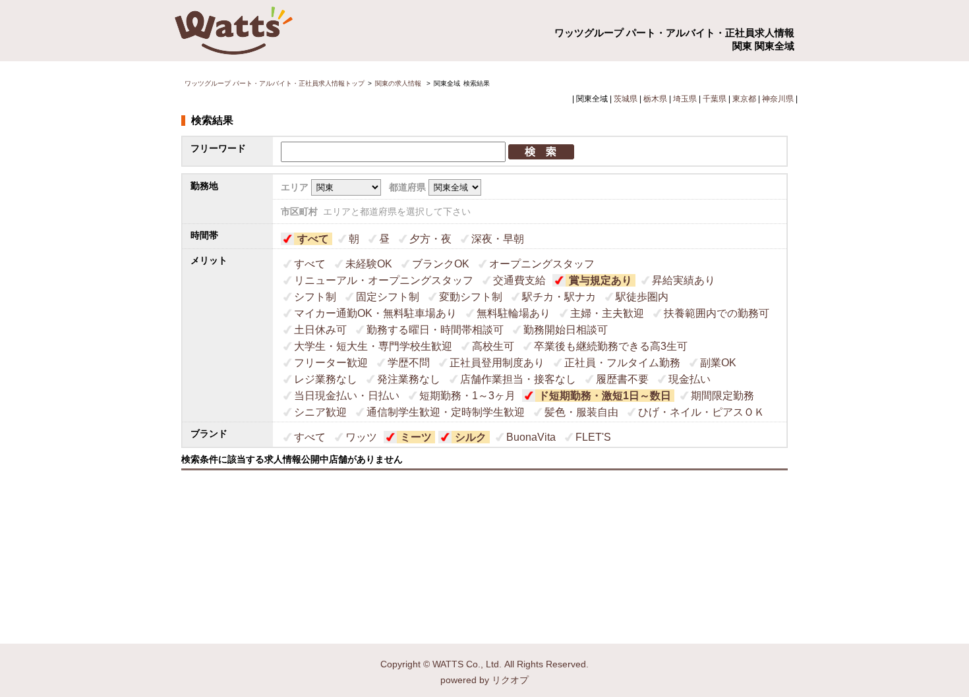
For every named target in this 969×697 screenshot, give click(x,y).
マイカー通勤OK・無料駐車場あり (375, 313)
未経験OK (368, 263)
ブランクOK (440, 263)
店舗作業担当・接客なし (518, 379)
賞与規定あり (600, 280)
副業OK (718, 362)
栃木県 (655, 98)
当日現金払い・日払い (346, 395)
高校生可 (493, 346)
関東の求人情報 (399, 83)
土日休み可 (320, 329)
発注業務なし (408, 379)
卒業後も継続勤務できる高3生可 (611, 346)
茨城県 (625, 98)
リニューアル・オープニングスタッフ (383, 280)
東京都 (744, 98)
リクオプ (510, 680)
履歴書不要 (622, 379)
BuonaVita (531, 437)
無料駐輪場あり (513, 313)
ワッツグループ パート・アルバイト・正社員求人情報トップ (275, 83)
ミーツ (416, 437)
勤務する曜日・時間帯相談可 (435, 329)
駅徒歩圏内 (642, 296)
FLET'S (593, 437)
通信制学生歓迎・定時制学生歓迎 (446, 412)
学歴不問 (409, 362)
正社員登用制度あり (497, 362)
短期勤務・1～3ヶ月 (467, 395)
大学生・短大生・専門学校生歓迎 (373, 346)
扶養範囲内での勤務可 (716, 313)
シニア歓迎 (320, 412)
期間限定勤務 (722, 395)
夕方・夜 (430, 238)
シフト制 (315, 296)
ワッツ (361, 437)
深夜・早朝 (497, 238)
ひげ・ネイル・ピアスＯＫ (701, 412)
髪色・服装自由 (581, 412)
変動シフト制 (470, 296)
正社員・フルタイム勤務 (622, 362)
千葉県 (714, 98)
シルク (470, 437)
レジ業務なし (325, 379)
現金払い (689, 379)
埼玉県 (685, 98)
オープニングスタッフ (542, 263)
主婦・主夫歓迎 (607, 313)
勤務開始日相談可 (565, 329)
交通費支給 (519, 280)
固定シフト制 (387, 296)
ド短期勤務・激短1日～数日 (605, 395)
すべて (313, 238)
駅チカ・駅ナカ (559, 296)
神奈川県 (778, 98)
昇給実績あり (683, 280)
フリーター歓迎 (331, 362)
